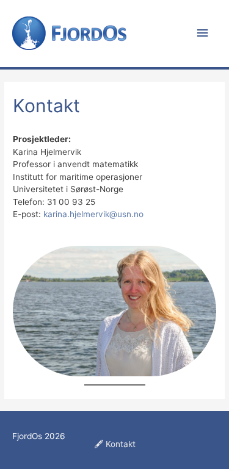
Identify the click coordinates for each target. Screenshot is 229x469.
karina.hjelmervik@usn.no (93, 214)
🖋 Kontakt (115, 444)
